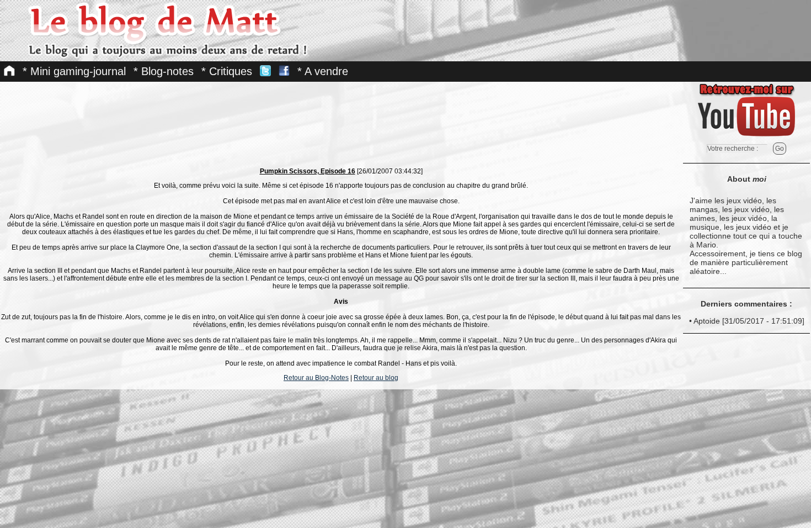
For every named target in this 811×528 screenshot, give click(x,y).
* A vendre (322, 71)
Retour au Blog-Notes (316, 378)
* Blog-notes (164, 71)
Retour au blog (376, 378)
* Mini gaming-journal (74, 71)
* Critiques (226, 71)
